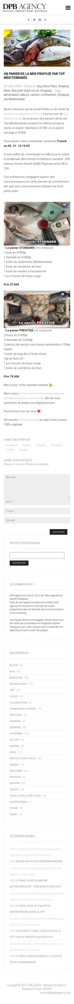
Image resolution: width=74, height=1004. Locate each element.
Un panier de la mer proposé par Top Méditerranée (34, 75)
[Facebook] (28, 20)
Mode (13, 752)
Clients (14, 696)
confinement (48, 95)
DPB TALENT (16, 714)
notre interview (29, 419)
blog (39, 86)
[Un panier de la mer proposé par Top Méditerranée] (37, 48)
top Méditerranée (14, 99)
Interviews (16, 733)
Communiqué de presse (23, 708)
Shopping (46, 90)
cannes (34, 95)
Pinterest (56, 445)
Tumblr (10, 449)
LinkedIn (41, 445)
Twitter (26, 445)
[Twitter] (34, 20)
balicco (24, 95)
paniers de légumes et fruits (23, 114)
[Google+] (45, 20)
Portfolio (15, 777)
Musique (14, 764)
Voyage (14, 808)
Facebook (11, 445)
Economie (15, 721)
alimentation (11, 95)
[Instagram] (39, 20)
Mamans (14, 746)
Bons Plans (50, 86)
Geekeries (15, 727)
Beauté (14, 665)
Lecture (14, 739)
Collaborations (19, 702)
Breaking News (18, 683)
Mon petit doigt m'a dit (25, 90)
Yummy (13, 814)
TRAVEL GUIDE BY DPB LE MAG (25, 795)
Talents (14, 789)
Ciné (12, 690)
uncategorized (18, 801)
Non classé (16, 770)
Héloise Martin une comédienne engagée (39, 861)
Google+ (24, 449)
